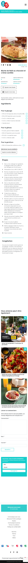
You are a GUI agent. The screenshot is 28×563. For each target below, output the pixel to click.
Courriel (3, 442)
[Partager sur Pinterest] (5, 65)
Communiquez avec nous (14, 517)
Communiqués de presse (14, 523)
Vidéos (14, 537)
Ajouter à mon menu (10, 92)
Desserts (11, 10)
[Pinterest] (13, 552)
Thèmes (14, 533)
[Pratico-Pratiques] (2, 546)
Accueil (2, 10)
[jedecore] (21, 546)
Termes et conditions (14, 525)
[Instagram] (17, 552)
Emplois (14, 521)
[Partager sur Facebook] (1, 65)
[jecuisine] (17, 546)
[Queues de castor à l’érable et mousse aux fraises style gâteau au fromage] (14, 360)
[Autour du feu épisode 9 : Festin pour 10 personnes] (14, 329)
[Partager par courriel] (10, 65)
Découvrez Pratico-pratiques (14, 519)
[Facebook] (10, 552)
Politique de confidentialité (14, 527)
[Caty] (12, 546)
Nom (2, 436)
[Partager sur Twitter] (3, 65)
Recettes (7, 10)
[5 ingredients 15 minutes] (3, 5)
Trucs (14, 535)
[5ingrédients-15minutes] (7, 546)
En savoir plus (14, 508)
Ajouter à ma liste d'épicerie (9, 152)
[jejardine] (25, 546)
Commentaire (5, 418)
